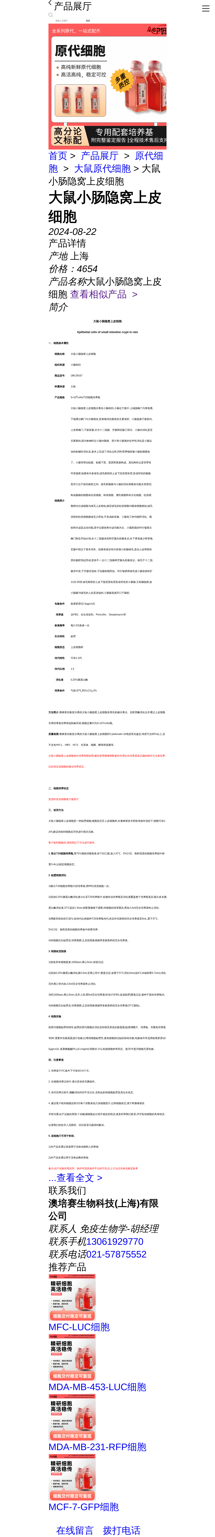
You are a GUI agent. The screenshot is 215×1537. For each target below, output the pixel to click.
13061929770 (114, 1241)
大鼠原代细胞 (102, 168)
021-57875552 (116, 1254)
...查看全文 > (75, 1177)
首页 (57, 155)
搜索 (88, 21)
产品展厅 (100, 155)
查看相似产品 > (104, 294)
